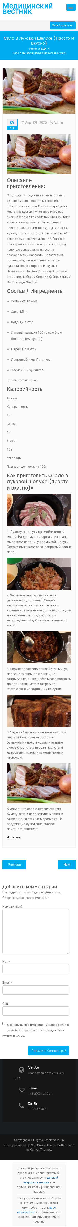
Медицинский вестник (27, 8)
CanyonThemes (40, 1149)
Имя (6, 961)
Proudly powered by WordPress (24, 1145)
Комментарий (13, 906)
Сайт (6, 1003)
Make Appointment (62, 25)
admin (58, 123)
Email (7, 982)
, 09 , (36, 123)
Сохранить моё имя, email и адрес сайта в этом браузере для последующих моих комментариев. (35, 1030)
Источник (14, 837)
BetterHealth (65, 1145)
